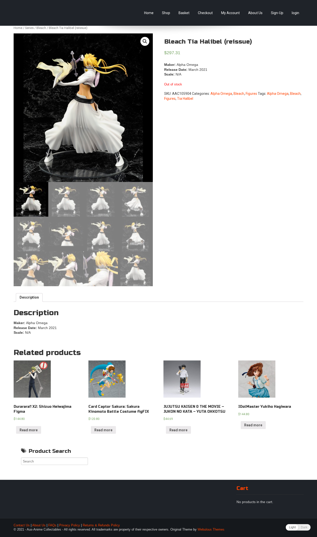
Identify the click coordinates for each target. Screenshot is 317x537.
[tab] (29, 297)
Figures (251, 94)
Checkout (205, 13)
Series (29, 28)
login (295, 13)
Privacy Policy (69, 525)
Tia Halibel (185, 99)
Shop (166, 13)
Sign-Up (277, 13)
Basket (184, 13)
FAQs (52, 525)
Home (149, 13)
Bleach (41, 28)
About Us (255, 13)
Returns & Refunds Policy (101, 525)
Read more (29, 430)
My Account (230, 13)
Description (29, 297)
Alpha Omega (221, 94)
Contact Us (22, 525)
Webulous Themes (211, 529)
